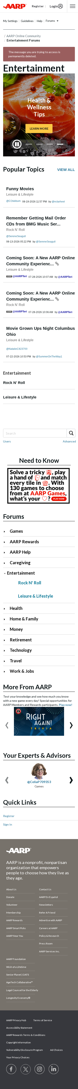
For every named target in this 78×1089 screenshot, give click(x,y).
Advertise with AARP (50, 920)
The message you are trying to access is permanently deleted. (34, 54)
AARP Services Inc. (49, 951)
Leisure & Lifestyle (19, 194)
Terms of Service (42, 1020)
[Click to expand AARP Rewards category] (6, 542)
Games (16, 531)
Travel (16, 660)
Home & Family (24, 618)
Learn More (39, 128)
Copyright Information (18, 1042)
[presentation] (7, 723)
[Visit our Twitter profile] (25, 1069)
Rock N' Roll (15, 229)
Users (7, 441)
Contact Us (45, 889)
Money (16, 629)
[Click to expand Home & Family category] (6, 619)
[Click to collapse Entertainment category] (4, 573)
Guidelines (27, 21)
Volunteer (11, 904)
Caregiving (20, 562)
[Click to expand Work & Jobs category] (6, 671)
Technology (21, 650)
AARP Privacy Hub (16, 1020)
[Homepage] (14, 6)
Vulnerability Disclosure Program (24, 1049)
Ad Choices (56, 1049)
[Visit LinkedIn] (54, 1069)
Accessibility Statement (19, 1027)
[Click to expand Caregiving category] (6, 563)
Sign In (7, 824)
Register (8, 816)
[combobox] (39, 433)
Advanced (69, 441)
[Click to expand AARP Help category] (6, 552)
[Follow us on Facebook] (11, 1069)
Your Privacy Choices (18, 1057)
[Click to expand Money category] (6, 629)
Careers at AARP (48, 928)
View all (66, 170)
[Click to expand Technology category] (6, 650)
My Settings (10, 21)
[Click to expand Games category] (6, 531)
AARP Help (20, 551)
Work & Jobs (22, 671)
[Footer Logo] (39, 850)
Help (39, 21)
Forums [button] (50, 20)
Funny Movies (20, 188)
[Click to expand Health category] (6, 608)
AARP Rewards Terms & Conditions (25, 1035)
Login (54, 6)
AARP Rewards (24, 541)
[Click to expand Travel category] (6, 661)
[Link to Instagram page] (40, 1069)
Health (16, 608)
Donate (10, 897)
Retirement (21, 639)
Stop (16, 144)
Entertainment (21, 572)
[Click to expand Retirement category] (6, 640)
